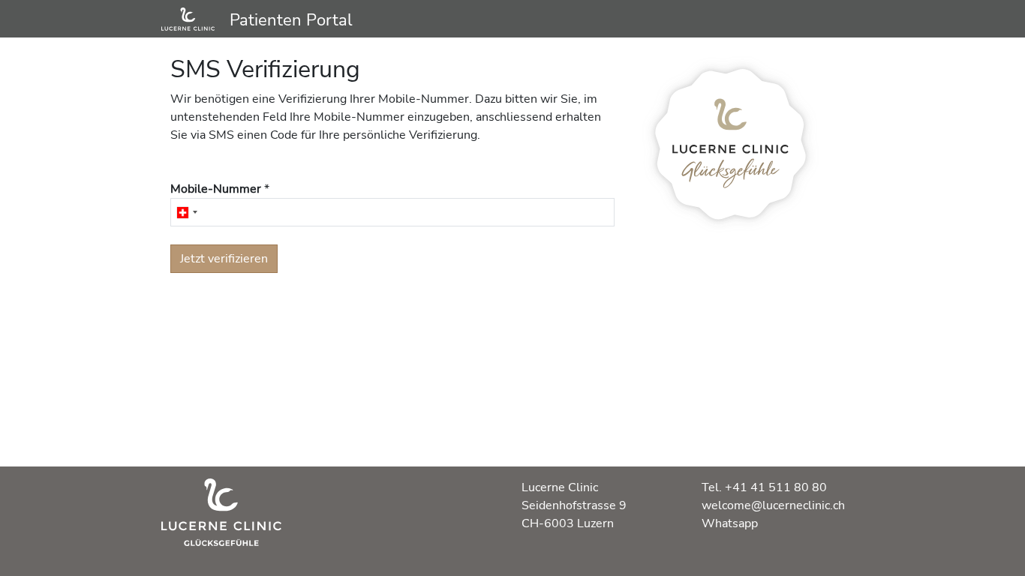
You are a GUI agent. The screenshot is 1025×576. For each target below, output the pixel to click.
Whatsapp (730, 523)
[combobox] (186, 212)
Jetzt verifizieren (224, 258)
